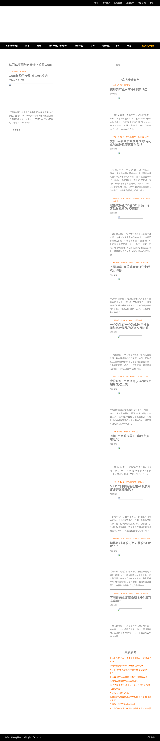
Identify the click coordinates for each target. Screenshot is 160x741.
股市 (147, 137)
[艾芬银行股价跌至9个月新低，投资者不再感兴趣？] (130, 392)
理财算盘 (124, 320)
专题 (114, 137)
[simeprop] (130, 98)
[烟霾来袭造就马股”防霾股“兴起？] (130, 554)
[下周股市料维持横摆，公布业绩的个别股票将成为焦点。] (130, 609)
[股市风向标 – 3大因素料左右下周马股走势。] (130, 278)
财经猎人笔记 (145, 539)
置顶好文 (23, 71)
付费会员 (121, 137)
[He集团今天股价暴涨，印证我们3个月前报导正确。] (130, 447)
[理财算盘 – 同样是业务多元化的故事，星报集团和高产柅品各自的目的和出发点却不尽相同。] (130, 336)
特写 (127, 137)
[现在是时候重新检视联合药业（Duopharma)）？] (130, 153)
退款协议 (151, 737)
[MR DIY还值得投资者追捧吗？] (130, 498)
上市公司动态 (117, 85)
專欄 (122, 198)
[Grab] (31, 84)
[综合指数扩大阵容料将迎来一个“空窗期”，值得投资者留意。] (130, 217)
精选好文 (127, 85)
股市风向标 (144, 262)
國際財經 (15, 71)
